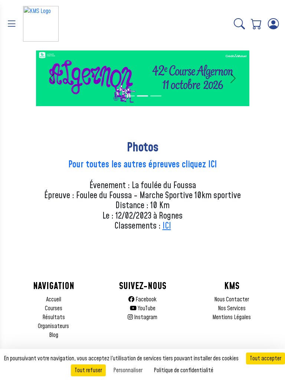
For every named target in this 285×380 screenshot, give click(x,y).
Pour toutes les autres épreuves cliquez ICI (142, 165)
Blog (53, 335)
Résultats (53, 317)
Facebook (145, 299)
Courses (53, 308)
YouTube (146, 308)
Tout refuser (88, 370)
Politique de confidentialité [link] (183, 370)
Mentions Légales (231, 317)
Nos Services (232, 308)
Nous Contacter (231, 299)
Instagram (145, 317)
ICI (167, 226)
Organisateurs (53, 326)
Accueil (53, 299)
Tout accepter (265, 358)
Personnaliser (127, 370)
